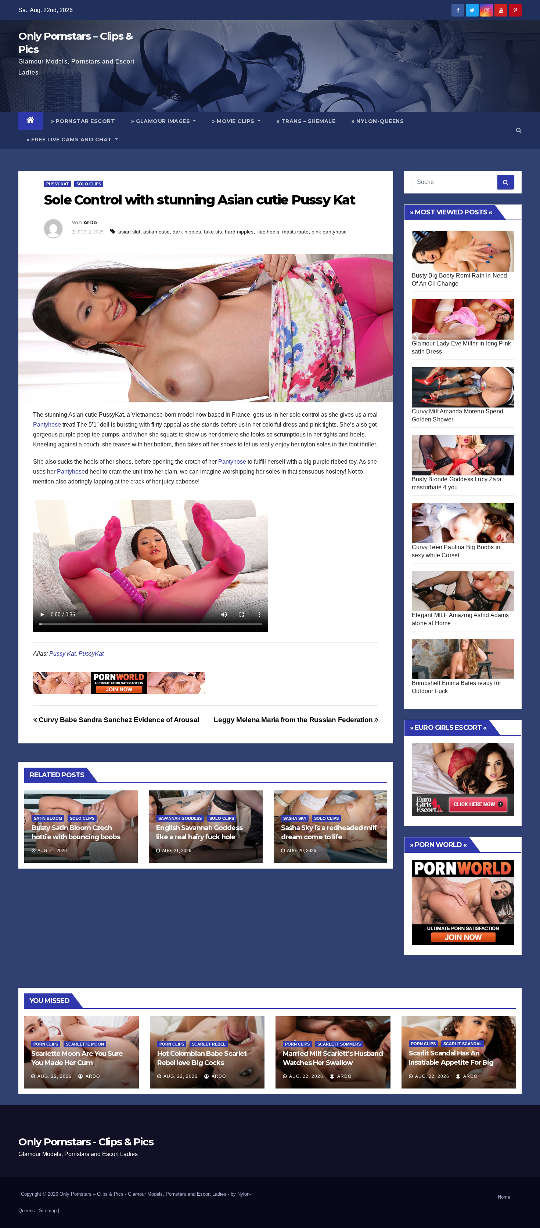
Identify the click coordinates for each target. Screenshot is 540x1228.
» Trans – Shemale (306, 121)
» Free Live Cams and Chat (70, 139)
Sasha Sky (294, 818)
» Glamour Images (161, 121)
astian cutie (156, 232)
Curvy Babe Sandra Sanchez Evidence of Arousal (118, 720)
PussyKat (91, 654)
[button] (519, 130)
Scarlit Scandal (462, 1044)
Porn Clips (45, 1044)
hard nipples (239, 232)
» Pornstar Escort (83, 121)
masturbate (295, 232)
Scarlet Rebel (209, 1044)
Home (504, 1197)
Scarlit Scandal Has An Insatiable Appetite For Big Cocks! (451, 1062)
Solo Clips (88, 184)
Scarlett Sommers (339, 1044)
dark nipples (187, 232)
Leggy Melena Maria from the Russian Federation (294, 720)
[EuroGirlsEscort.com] (463, 779)
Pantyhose (47, 424)
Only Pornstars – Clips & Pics (91, 1194)
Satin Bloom (48, 818)
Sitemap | (49, 1210)
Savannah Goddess (180, 818)
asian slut (129, 232)
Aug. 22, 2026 (54, 1076)
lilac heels (267, 232)
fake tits (213, 232)
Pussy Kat (57, 184)
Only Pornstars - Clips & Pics (85, 1141)
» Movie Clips (234, 121)
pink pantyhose (329, 232)
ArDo (90, 222)
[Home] (30, 121)
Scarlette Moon (85, 1044)
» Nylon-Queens (378, 121)
